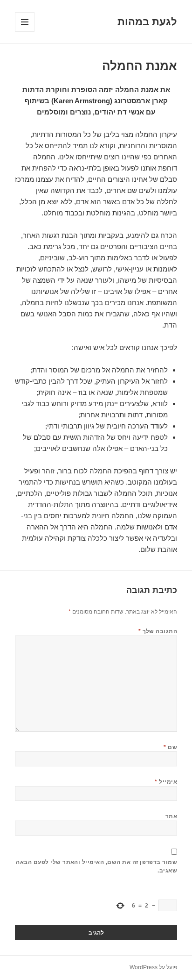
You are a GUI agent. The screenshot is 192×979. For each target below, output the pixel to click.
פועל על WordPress (153, 967)
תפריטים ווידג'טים (24, 31)
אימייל (166, 782)
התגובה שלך (158, 631)
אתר (171, 816)
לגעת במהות (147, 22)
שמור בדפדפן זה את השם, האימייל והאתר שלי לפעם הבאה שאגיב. (96, 866)
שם (170, 747)
